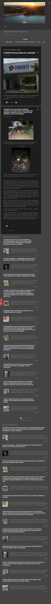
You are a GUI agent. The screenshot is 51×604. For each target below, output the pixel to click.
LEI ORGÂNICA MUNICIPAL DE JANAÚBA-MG (25, 42)
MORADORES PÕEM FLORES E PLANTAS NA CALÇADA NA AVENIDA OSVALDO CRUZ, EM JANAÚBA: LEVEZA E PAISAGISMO (18, 366)
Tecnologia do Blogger (26, 418)
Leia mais (36, 254)
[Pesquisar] (49, 3)
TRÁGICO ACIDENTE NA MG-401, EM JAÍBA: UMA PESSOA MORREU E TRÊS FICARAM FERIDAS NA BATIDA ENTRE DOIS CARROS (18, 400)
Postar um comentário (9, 230)
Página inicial (9, 42)
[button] (38, 53)
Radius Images (28, 420)
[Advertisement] (46, 64)
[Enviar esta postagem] (16, 102)
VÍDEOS (38, 42)
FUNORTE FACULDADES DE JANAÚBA (19, 53)
